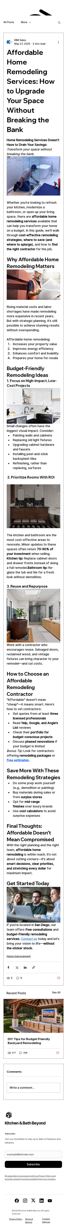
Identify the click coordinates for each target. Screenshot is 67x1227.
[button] (59, 22)
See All (56, 992)
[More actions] (58, 42)
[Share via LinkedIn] (25, 967)
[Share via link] (33, 967)
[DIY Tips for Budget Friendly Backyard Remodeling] (33, 1016)
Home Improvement (19, 956)
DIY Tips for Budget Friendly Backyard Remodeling (29, 1041)
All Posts (8, 22)
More (24, 22)
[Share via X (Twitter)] (16, 967)
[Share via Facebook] (8, 967)
